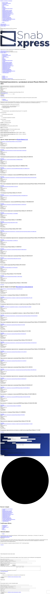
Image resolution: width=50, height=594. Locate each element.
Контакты (4, 7)
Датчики (3, 9)
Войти (3, 22)
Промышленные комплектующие (7, 13)
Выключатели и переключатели (7, 78)
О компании (4, 4)
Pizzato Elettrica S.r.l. (22, 139)
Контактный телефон (3, 560)
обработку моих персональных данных (14, 454)
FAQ (3, 57)
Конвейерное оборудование (7, 11)
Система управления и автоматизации (8, 519)
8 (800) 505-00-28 (3, 24)
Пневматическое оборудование (7, 512)
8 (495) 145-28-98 (9, 536)
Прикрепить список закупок (5, 564)
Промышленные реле (5, 16)
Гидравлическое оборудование (7, 8)
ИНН (1, 562)
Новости (3, 6)
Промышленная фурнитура (6, 64)
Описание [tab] (4, 99)
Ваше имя (2, 559)
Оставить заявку (3, 25)
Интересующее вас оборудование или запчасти (8, 448)
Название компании (3, 441)
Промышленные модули (6, 14)
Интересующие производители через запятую (8, 566)
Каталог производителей (6, 3)
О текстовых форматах (4, 449)
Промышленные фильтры (6, 17)
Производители (5, 525)
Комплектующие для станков (7, 10)
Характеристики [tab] (5, 100)
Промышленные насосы (6, 15)
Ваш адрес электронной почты (5, 561)
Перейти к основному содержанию (6, 0)
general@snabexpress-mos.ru (5, 51)
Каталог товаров (5, 2)
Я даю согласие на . (11, 454)
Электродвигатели (5, 20)
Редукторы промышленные (6, 18)
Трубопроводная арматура (6, 71)
